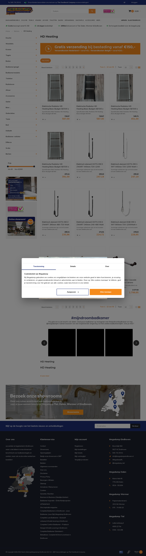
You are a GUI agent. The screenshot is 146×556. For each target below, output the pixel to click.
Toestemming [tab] (38, 266)
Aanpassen (71, 292)
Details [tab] (73, 266)
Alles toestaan (105, 292)
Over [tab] (107, 266)
